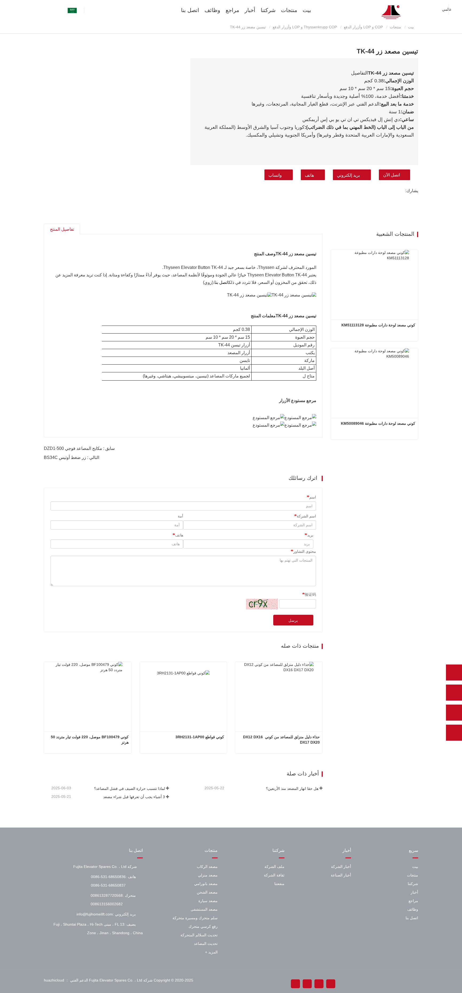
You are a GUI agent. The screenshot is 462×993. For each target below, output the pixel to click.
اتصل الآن (391, 175)
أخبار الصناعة (341, 875)
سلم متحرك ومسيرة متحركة (195, 918)
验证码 (310, 594)
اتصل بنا (190, 10)
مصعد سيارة (208, 901)
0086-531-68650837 (108, 885)
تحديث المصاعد (206, 943)
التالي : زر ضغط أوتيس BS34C (71, 457)
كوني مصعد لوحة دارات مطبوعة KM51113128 (378, 325)
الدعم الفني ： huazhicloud (66, 980)
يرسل (293, 620)
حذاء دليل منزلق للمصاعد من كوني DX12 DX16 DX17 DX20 (281, 739)
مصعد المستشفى (204, 909)
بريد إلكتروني (348, 175)
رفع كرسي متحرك (203, 926)
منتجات (289, 10)
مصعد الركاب (207, 866)
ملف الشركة (274, 866)
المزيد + (211, 952)
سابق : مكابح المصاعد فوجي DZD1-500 (79, 448)
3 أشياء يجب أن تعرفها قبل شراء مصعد (134, 797)
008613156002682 (107, 904)
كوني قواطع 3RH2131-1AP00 (199, 737)
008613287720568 (107, 895)
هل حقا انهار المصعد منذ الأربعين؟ (292, 788)
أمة (180, 516)
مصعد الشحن (207, 892)
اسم (312, 497)
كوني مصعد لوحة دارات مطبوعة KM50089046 (378, 423)
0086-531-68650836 (108, 877)
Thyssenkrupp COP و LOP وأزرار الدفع (305, 27)
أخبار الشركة (341, 866)
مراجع (232, 10)
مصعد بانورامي (206, 884)
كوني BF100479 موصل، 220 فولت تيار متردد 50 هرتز (89, 739)
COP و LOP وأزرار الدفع (363, 27)
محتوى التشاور (304, 551)
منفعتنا (279, 884)
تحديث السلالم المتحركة (199, 935)
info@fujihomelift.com (94, 914)
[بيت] (391, 12)
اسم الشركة (306, 516)
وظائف (212, 10)
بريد (310, 535)
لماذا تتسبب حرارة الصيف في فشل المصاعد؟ (129, 788)
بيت (307, 10)
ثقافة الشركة (274, 875)
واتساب (275, 175)
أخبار (250, 10)
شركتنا (268, 10)
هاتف (309, 175)
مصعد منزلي (208, 875)
